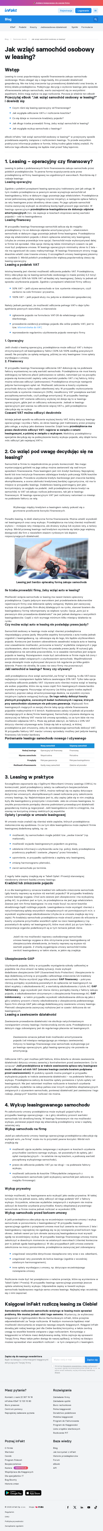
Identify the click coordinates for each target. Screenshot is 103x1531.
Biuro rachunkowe (62, 1405)
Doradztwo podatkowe (64, 1413)
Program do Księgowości (65, 1425)
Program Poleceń (13, 1460)
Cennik (8, 1456)
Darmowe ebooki (20, 39)
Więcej (57, 1372)
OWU (7, 1516)
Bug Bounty (11, 1479)
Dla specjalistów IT (14, 1476)
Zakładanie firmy (61, 1397)
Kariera (8, 1468)
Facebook (67, 1507)
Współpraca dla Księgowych (19, 1472)
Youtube (88, 1507)
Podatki (22, 27)
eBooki (56, 1464)
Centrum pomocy (14, 1409)
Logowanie (83, 10)
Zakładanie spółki (61, 1401)
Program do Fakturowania (66, 1421)
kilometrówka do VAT (29, 327)
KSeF (13, 27)
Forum (56, 1460)
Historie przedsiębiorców (65, 1456)
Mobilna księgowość (63, 1417)
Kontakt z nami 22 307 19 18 (19, 1397)
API (55, 1468)
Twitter (74, 1507)
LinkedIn (81, 1507)
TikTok (95, 1507)
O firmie (9, 1448)
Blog (8, 19)
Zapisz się (92, 1359)
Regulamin (9, 1512)
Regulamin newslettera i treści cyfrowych (80, 1366)
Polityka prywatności (14, 1521)
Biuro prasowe (12, 1405)
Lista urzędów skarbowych (66, 1428)
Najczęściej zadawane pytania (19, 1413)
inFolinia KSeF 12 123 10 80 (18, 1401)
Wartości (9, 1452)
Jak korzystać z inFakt (64, 1452)
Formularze (87, 27)
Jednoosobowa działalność (54, 27)
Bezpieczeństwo (13, 1464)
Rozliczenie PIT (60, 1432)
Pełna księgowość (62, 1409)
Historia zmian (12, 1483)
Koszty (33, 27)
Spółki (75, 27)
